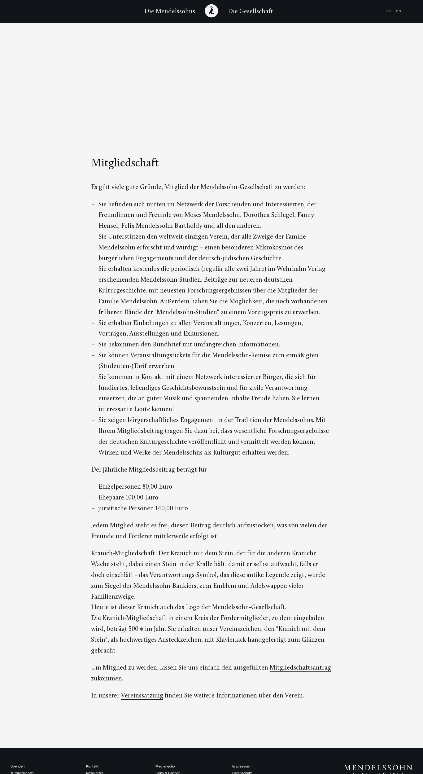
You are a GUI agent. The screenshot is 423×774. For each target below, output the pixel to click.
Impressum (241, 766)
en (398, 11)
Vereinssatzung (142, 695)
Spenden (17, 766)
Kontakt (92, 766)
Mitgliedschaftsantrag (300, 667)
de (389, 11)
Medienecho (165, 766)
